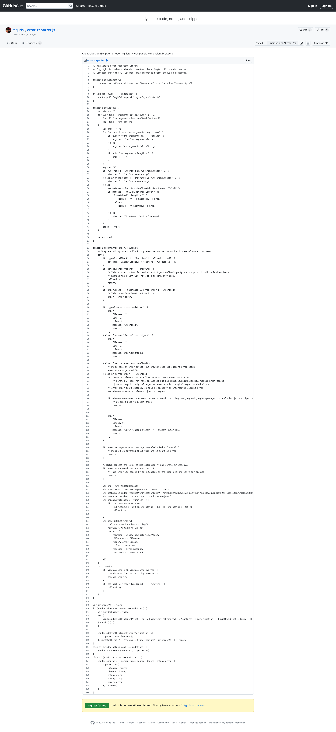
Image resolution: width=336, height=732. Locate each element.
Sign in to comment (194, 705)
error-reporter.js (41, 30)
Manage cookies (198, 722)
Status (151, 722)
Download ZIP (321, 43)
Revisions (33, 42)
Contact (183, 722)
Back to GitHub (97, 5)
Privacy (131, 722)
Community (163, 722)
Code (14, 42)
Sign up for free (97, 705)
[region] (168, 379)
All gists (81, 5)
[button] (301, 43)
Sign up (326, 6)
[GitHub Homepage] (92, 722)
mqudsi (18, 30)
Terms (121, 722)
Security (141, 722)
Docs (174, 722)
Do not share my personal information (227, 722)
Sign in (312, 6)
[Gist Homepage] (13, 6)
